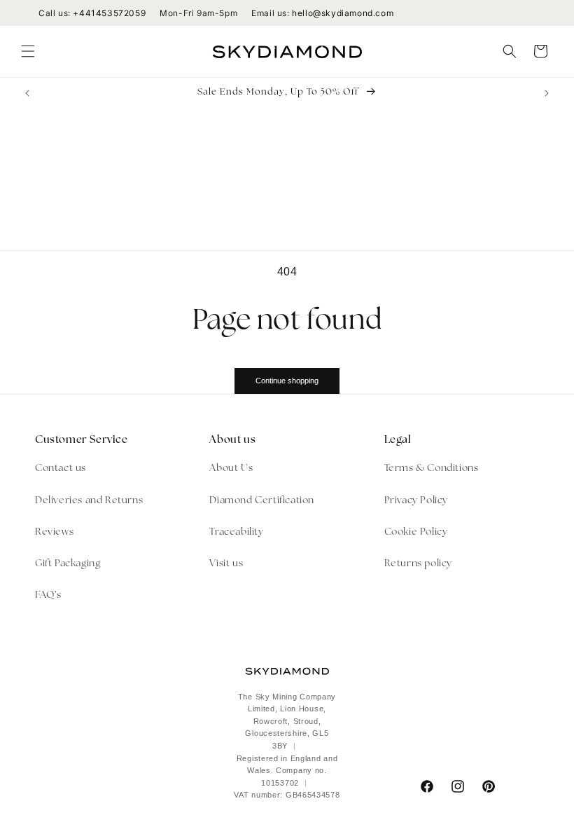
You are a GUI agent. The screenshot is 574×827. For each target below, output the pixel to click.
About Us (231, 468)
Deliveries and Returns (89, 500)
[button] (28, 51)
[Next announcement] (546, 93)
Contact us (60, 468)
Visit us (226, 564)
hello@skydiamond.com (342, 13)
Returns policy (418, 564)
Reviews (54, 532)
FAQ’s (48, 595)
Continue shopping (286, 380)
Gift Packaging (67, 564)
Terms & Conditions (431, 468)
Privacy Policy (416, 500)
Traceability (236, 532)
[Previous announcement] (27, 93)
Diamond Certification (261, 500)
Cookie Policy (416, 532)
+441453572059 (109, 13)
